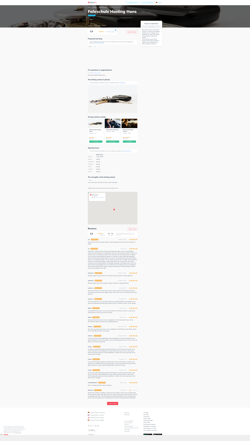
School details (97, 25)
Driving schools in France (97, 415)
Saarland (95, 7)
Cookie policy (18, 432)
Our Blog (145, 412)
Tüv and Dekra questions (150, 430)
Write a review (111, 31)
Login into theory (132, 32)
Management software (149, 426)
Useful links (146, 416)
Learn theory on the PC (132, 2)
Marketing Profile (148, 420)
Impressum (126, 424)
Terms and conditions (128, 426)
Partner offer (146, 418)
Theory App (146, 422)
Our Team (127, 414)
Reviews (104, 25)
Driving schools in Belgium (97, 420)
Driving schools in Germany (97, 412)
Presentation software (149, 424)
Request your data (128, 422)
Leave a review (112, 403)
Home (89, 7)
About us (126, 412)
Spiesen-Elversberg (103, 7)
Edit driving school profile (98, 42)
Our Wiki (145, 414)
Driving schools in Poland (97, 417)
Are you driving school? (147, 2)
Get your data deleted (128, 421)
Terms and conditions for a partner (131, 427)
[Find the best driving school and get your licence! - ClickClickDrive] (92, 2)
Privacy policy (127, 429)
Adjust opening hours (127, 151)
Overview (90, 25)
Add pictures (122, 82)
